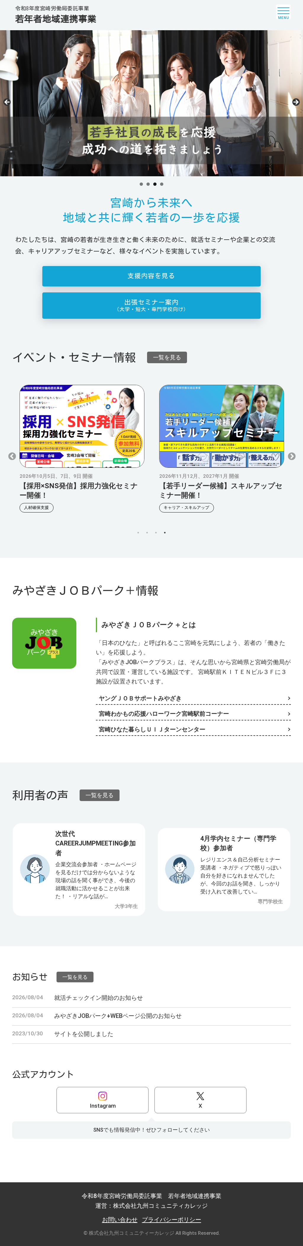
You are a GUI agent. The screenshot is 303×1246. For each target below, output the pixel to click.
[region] (151, 104)
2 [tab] (148, 184)
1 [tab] (141, 184)
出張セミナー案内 (151, 305)
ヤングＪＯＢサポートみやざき (140, 698)
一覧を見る (167, 357)
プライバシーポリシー (171, 1220)
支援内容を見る (151, 276)
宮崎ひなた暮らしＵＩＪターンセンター (152, 729)
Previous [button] (7, 102)
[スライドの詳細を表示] (151, 103)
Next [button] (295, 102)
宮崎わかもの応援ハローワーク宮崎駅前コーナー (164, 713)
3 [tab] (155, 184)
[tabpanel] (82, 449)
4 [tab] (161, 184)
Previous (11, 455)
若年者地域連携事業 (55, 14)
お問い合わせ (120, 1220)
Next (290, 455)
